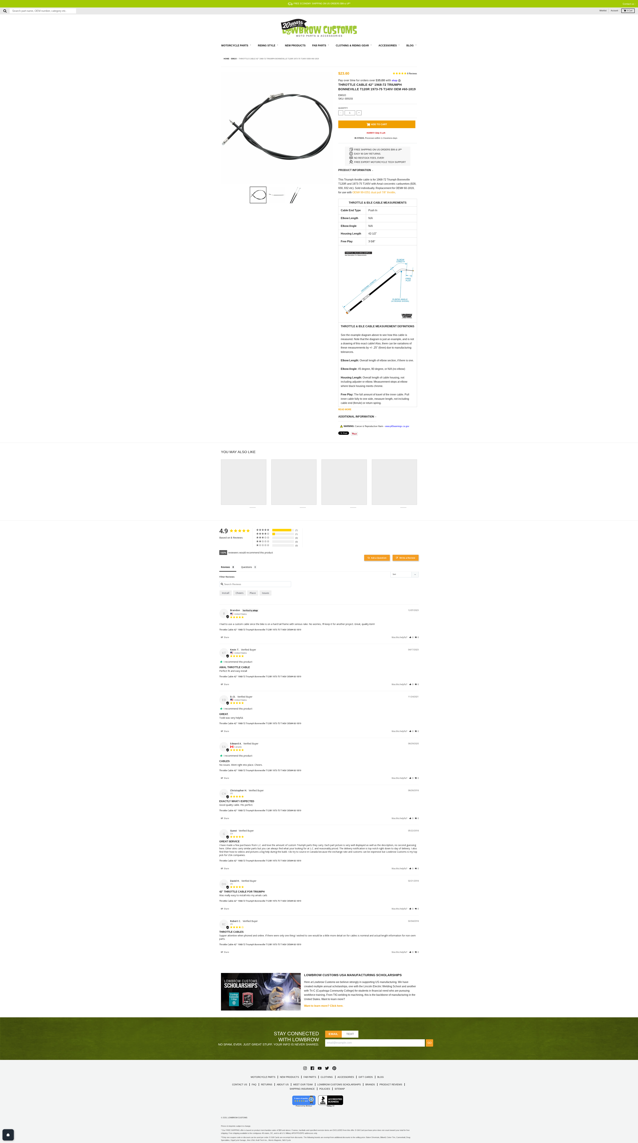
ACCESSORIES (345, 1077)
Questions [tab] (246, 567)
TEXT (350, 1034)
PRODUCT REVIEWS (390, 1084)
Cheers (239, 593)
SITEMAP (340, 1088)
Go (429, 1042)
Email (333, 1034)
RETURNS (266, 1084)
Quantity (343, 108)
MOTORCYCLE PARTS (263, 1077)
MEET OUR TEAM (303, 1084)
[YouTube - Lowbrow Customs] (320, 1068)
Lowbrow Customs (237, 1118)
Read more (344, 409)
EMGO (234, 59)
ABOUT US (283, 1084)
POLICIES (324, 1088)
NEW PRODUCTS (289, 1077)
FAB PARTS (310, 1077)
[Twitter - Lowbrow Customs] (327, 1068)
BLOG (380, 1077)
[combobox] (43, 10)
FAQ (254, 1084)
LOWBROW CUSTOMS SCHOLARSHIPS (339, 1084)
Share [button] (226, 637)
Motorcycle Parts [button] (235, 45)
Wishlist (602, 10)
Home (226, 59)
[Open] (8, 1135)
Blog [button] (410, 45)
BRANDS (370, 1084)
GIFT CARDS (366, 1077)
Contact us (628, 3)
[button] (411, 637)
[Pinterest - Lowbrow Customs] (334, 1068)
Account (614, 10)
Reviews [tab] (225, 567)
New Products (295, 45)
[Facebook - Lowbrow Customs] (312, 1068)
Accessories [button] (387, 45)
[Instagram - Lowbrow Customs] (305, 1068)
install (225, 593)
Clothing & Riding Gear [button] (353, 45)
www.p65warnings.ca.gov (397, 426)
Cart (629, 10)
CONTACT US (239, 1084)
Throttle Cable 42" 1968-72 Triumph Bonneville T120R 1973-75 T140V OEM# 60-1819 (260, 629)
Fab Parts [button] (319, 45)
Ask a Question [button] (378, 557)
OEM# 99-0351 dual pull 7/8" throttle (373, 192)
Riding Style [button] (267, 45)
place (253, 593)
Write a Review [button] (407, 557)
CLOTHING (327, 1077)
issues (265, 593)
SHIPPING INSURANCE (302, 1088)
